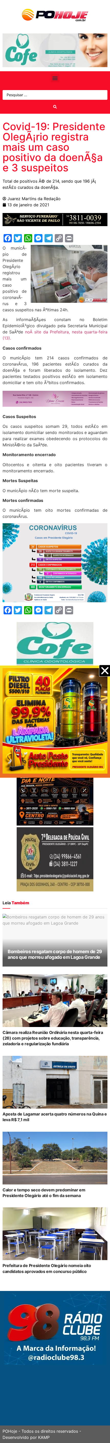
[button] (55, 78)
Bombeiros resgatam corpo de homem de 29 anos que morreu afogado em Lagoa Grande (55, 954)
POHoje (10, 1431)
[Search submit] (55, 106)
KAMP (44, 1437)
